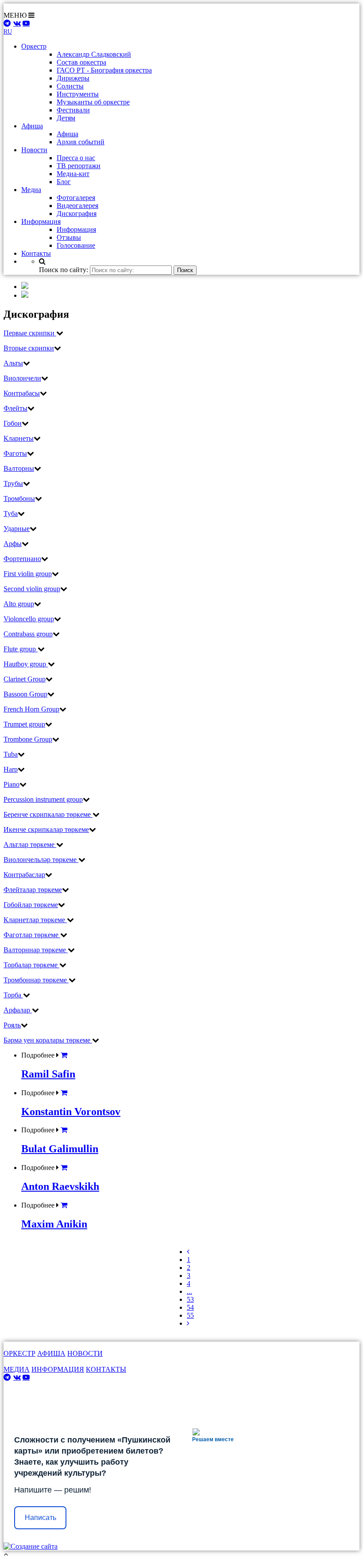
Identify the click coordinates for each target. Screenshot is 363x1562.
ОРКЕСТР (19, 1353)
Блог (64, 181)
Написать (40, 1517)
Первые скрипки (30, 333)
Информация (76, 229)
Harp (11, 769)
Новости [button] (34, 150)
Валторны (19, 468)
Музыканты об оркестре (93, 102)
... (189, 1291)
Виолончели (22, 378)
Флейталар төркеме (33, 889)
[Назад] (188, 1251)
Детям (66, 118)
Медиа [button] (31, 189)
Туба (11, 513)
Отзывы (69, 237)
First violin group (28, 573)
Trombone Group (28, 739)
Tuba (11, 754)
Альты (13, 363)
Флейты (15, 408)
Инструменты (78, 94)
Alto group (19, 604)
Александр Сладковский (94, 54)
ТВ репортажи (78, 165)
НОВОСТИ (85, 1353)
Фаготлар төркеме (32, 935)
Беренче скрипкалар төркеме (48, 814)
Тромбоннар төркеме (36, 980)
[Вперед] (188, 1323)
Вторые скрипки (29, 348)
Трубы (13, 483)
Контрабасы (22, 393)
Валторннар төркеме (36, 950)
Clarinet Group (25, 679)
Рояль (12, 1025)
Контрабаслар (24, 874)
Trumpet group (24, 724)
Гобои (13, 423)
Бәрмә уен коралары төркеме (48, 1040)
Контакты (36, 253)
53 (190, 1299)
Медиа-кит (73, 173)
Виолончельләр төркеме (41, 859)
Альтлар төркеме (30, 844)
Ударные (17, 528)
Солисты (70, 86)
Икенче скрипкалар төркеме (46, 829)
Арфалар (18, 1010)
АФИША (51, 1353)
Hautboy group (26, 664)
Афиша (67, 134)
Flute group (21, 649)
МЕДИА (17, 1369)
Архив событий (80, 142)
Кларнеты (19, 438)
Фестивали (73, 110)
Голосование (76, 245)
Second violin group (32, 588)
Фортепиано (22, 558)
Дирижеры (73, 78)
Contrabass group (28, 634)
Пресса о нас (76, 158)
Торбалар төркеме (31, 965)
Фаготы (15, 453)
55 (190, 1315)
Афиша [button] (32, 126)
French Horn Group (31, 709)
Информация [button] (41, 221)
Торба (13, 995)
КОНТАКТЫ (106, 1369)
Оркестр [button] (33, 46)
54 (190, 1307)
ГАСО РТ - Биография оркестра (104, 70)
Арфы (13, 543)
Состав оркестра (81, 62)
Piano (11, 784)
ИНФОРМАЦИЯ (57, 1369)
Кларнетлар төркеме (35, 919)
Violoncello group (29, 619)
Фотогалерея (76, 197)
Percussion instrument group (43, 799)
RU (8, 31)
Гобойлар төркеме (31, 904)
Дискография (77, 213)
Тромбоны (19, 498)
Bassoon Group (25, 694)
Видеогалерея (77, 205)
